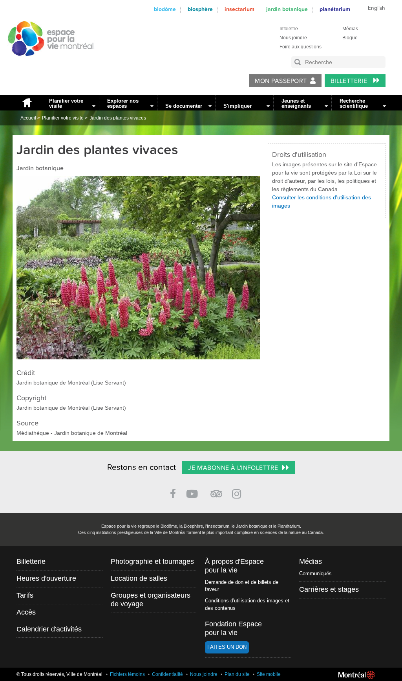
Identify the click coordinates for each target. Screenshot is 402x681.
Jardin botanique (287, 9)
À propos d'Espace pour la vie (234, 566)
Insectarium (239, 9)
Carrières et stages (329, 589)
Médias (350, 28)
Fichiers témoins (127, 674)
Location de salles (139, 578)
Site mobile (269, 674)
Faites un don (227, 647)
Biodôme (165, 9)
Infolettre (289, 28)
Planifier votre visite (66, 103)
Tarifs (24, 595)
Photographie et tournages (152, 561)
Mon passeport (281, 81)
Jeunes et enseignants (296, 103)
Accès (26, 612)
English (376, 8)
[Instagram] (238, 492)
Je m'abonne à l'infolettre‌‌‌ (233, 468)
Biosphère (200, 9)
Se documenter (183, 106)
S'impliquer (237, 106)
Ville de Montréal (356, 675)
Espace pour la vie (46, 63)
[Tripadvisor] (216, 490)
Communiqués (315, 573)
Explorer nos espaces (123, 103)
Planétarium (335, 9)
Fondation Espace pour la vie (233, 628)
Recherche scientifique (354, 103)
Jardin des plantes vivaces (118, 118)
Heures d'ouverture (46, 578)
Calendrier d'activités (49, 629)
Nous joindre (293, 37)
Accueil (27, 102)
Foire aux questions (301, 47)
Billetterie (350, 81)
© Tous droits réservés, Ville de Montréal (59, 674)
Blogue (350, 37)
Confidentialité (167, 674)
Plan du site (237, 674)
